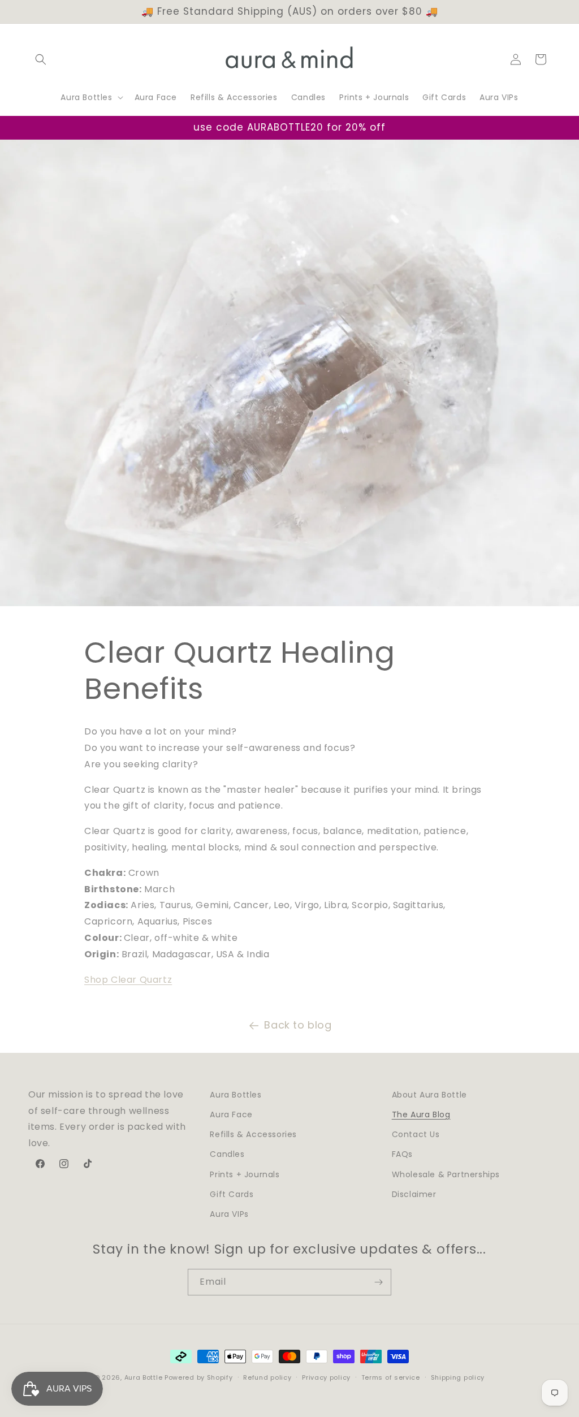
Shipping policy (458, 1377)
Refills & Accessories (253, 1134)
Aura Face (231, 1114)
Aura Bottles (235, 1094)
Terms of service (390, 1377)
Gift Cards (231, 1194)
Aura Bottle (143, 1377)
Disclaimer (414, 1194)
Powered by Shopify (199, 1377)
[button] (40, 59)
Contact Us (416, 1134)
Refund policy (267, 1377)
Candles (227, 1154)
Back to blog (297, 1025)
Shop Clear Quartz (128, 979)
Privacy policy (326, 1377)
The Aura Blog (421, 1114)
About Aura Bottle (429, 1094)
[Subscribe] (378, 1282)
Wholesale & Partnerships (446, 1174)
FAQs (402, 1154)
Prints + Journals (244, 1174)
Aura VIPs (229, 1214)
